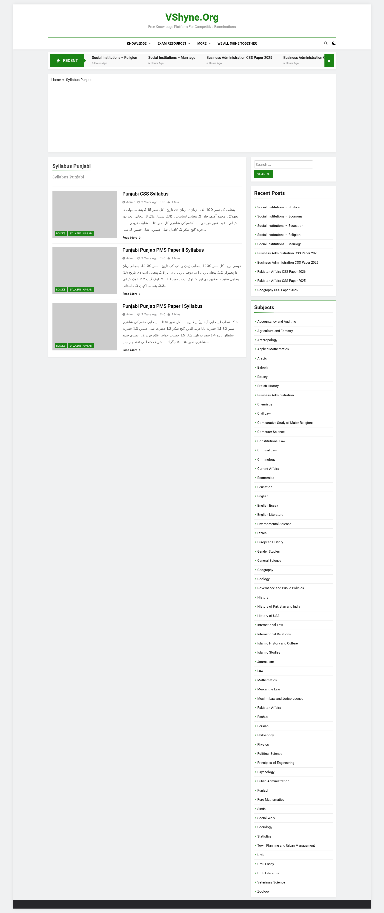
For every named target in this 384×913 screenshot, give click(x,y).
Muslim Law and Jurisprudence (280, 699)
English (262, 496)
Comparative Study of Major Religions (285, 423)
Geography (265, 570)
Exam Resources (172, 43)
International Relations (274, 634)
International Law (270, 625)
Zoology (263, 891)
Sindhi (261, 809)
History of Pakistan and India (278, 607)
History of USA (268, 616)
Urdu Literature (268, 873)
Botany (262, 377)
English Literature (270, 515)
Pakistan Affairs (269, 708)
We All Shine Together (237, 43)
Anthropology (267, 340)
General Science (269, 561)
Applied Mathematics (273, 349)
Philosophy (265, 735)
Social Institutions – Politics (278, 207)
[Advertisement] (192, 116)
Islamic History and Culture (277, 643)
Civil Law (264, 413)
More (201, 43)
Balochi (262, 368)
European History (270, 542)
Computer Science (271, 432)
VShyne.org (192, 17)
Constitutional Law (271, 441)
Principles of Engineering (275, 763)
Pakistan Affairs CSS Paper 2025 (281, 281)
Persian (262, 726)
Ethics (262, 533)
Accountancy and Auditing (276, 322)
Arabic (262, 358)
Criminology (266, 460)
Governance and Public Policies (280, 588)
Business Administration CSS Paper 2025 (218, 57)
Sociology (264, 827)
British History (268, 386)
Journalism (265, 662)
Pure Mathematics (270, 800)
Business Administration (275, 395)
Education (264, 487)
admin (130, 202)
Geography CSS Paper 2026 (277, 290)
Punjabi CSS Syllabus (145, 194)
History (262, 597)
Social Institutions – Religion (93, 57)
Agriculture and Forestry (275, 331)
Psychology (265, 772)
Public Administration (273, 781)
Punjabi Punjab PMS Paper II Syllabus (163, 250)
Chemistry (264, 404)
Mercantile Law (268, 689)
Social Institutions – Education (280, 226)
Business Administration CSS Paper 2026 (295, 57)
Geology (263, 579)
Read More (130, 237)
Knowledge (136, 43)
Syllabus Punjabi (81, 233)
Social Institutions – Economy (279, 216)
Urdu (260, 855)
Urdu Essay (265, 864)
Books (60, 233)
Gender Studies (268, 551)
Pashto (262, 717)
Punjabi (262, 790)
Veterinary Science (271, 882)
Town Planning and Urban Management (286, 846)
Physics (263, 745)
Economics (265, 478)
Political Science (269, 754)
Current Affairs (268, 469)
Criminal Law (267, 450)
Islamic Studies (268, 652)
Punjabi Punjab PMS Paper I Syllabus (162, 306)
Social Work (266, 818)
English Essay (267, 506)
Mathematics (267, 680)
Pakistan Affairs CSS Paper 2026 (281, 272)
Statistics (264, 836)
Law (260, 671)
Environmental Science (274, 524)
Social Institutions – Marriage (150, 57)
